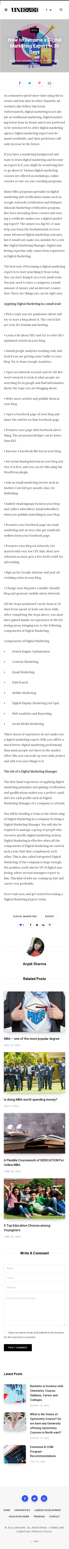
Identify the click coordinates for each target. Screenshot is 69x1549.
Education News (19, 1516)
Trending (39, 1516)
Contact (54, 1516)
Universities (22, 1510)
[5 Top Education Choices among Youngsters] (34, 1198)
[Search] (59, 9)
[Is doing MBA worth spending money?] (34, 1072)
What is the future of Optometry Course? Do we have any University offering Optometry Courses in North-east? (45, 1423)
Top (35, 1541)
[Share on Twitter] (29, 83)
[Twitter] (34, 1498)
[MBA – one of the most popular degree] (34, 1012)
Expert (49, 916)
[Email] (49, 83)
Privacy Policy (42, 1531)
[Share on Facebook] (20, 83)
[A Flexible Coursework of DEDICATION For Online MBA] (34, 1133)
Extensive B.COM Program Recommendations (43, 1451)
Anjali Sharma (22, 61)
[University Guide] (25, 10)
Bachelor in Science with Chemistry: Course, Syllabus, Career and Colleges (46, 1392)
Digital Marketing (25, 916)
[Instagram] (44, 1498)
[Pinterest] (39, 83)
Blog (34, 30)
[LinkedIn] (43, 925)
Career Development (47, 1510)
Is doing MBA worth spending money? (30, 1099)
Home (7, 1510)
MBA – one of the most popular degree (31, 1039)
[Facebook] (25, 1498)
